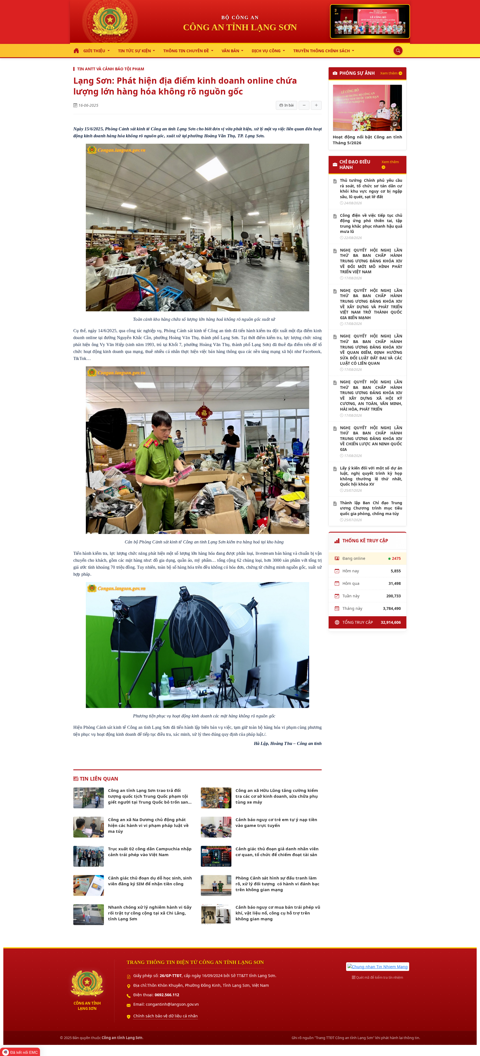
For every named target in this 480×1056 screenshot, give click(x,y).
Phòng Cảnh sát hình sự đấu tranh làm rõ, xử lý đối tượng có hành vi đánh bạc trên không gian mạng (277, 883)
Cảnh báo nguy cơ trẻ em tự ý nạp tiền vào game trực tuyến (276, 822)
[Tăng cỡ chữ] (316, 105)
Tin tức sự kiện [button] (135, 50)
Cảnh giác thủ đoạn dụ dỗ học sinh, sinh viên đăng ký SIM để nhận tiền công (150, 880)
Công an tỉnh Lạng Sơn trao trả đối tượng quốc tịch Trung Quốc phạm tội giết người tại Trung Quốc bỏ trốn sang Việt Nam (149, 796)
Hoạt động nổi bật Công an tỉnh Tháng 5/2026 (367, 139)
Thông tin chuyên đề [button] (186, 50)
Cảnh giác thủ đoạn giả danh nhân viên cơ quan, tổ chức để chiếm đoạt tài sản (277, 851)
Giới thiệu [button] (94, 50)
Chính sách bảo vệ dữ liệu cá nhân (165, 1015)
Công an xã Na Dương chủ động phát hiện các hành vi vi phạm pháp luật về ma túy (148, 825)
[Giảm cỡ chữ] (304, 105)
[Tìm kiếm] (397, 50)
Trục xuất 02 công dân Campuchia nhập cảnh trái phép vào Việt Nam (150, 851)
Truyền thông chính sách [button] (322, 50)
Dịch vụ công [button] (267, 50)
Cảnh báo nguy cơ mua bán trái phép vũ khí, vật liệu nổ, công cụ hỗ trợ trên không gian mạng (278, 912)
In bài (289, 105)
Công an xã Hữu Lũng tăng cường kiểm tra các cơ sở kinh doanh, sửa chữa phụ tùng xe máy (277, 796)
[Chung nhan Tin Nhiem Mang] (377, 966)
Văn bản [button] (231, 50)
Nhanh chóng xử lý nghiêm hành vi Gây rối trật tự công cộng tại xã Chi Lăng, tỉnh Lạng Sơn (150, 912)
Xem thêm (389, 73)
